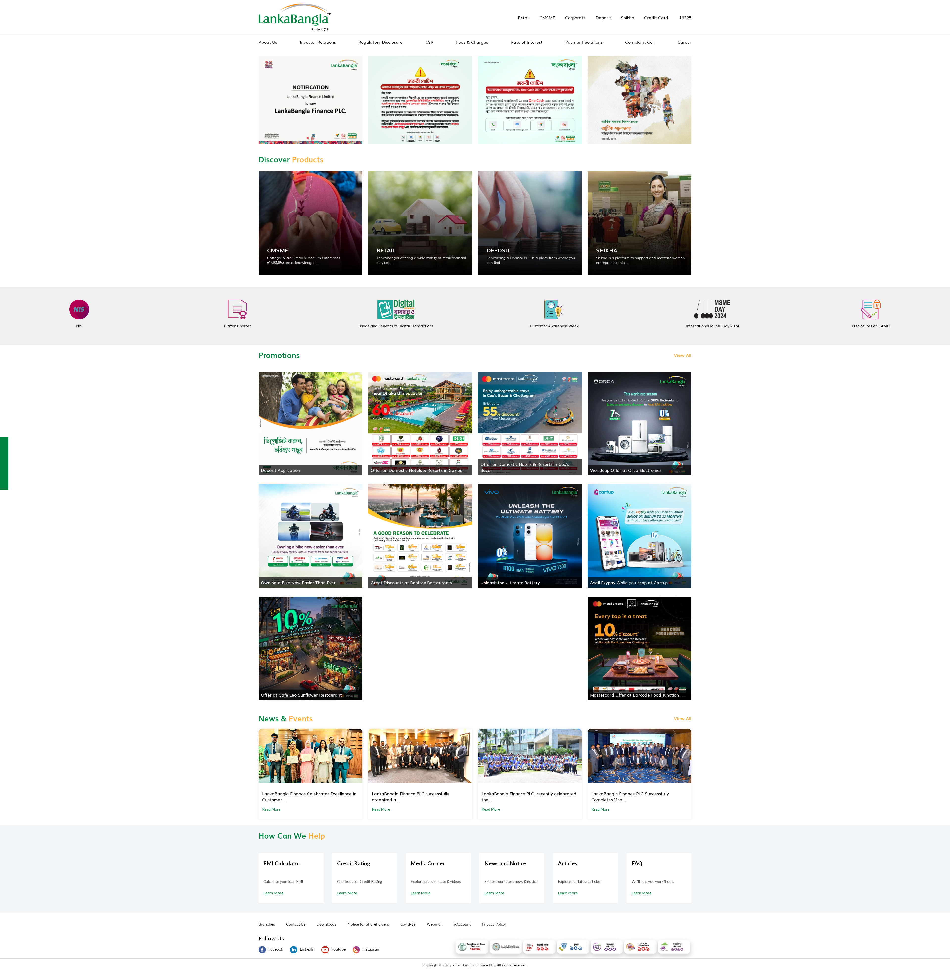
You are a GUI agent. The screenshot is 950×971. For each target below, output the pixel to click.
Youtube (338, 949)
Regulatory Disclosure (380, 42)
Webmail (435, 924)
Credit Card (656, 17)
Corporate (575, 17)
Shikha (627, 17)
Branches (267, 924)
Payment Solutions (584, 42)
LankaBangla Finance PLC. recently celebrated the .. (529, 796)
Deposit (603, 17)
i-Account (462, 924)
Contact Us (295, 924)
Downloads (326, 924)
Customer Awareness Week (554, 325)
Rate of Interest (527, 42)
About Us (268, 42)
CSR (429, 42)
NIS (79, 325)
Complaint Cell (640, 42)
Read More (271, 809)
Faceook (275, 949)
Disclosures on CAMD (871, 325)
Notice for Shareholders (368, 924)
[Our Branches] (4, 463)
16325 (685, 17)
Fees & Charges (472, 42)
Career (684, 42)
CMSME (547, 17)
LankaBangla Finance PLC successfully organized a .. (410, 796)
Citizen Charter (237, 325)
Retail (523, 17)
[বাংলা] (4, 484)
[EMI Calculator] (4, 474)
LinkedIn (307, 949)
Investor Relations (318, 42)
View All (682, 355)
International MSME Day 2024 (712, 325)
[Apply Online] (4, 442)
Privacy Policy (494, 924)
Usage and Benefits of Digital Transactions (395, 325)
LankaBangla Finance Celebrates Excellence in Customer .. (309, 796)
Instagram (371, 949)
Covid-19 (408, 924)
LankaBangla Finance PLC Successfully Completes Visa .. (630, 796)
